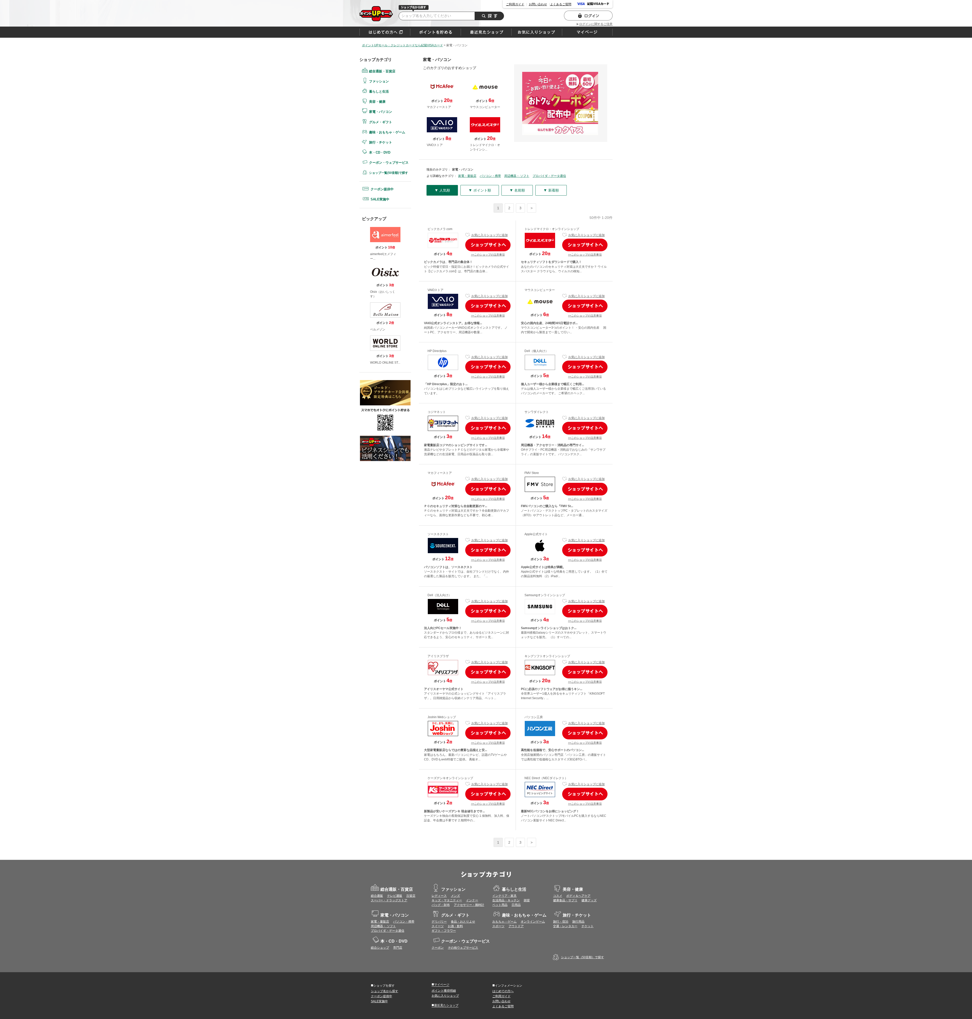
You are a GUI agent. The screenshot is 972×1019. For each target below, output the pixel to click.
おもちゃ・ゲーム (504, 921)
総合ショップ (380, 947)
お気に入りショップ (445, 995)
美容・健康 (377, 101)
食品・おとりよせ (463, 921)
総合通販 (377, 896)
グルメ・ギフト (380, 122)
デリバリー (439, 921)
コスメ (557, 896)
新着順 (551, 190)
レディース (439, 896)
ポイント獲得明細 (444, 990)
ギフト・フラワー (444, 930)
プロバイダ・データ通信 (549, 176)
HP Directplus (437, 351)
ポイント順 (479, 190)
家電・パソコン (376, 13)
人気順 (442, 190)
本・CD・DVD (379, 152)
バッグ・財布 (441, 905)
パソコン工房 (533, 717)
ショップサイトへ (488, 245)
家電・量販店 (467, 176)
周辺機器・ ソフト (516, 176)
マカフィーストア (440, 473)
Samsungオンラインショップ (544, 595)
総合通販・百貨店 (382, 71)
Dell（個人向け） (536, 351)
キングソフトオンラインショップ (547, 656)
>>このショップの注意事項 (488, 254)
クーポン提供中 (382, 189)
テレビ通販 (394, 896)
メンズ (455, 896)
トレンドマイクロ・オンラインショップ (551, 229)
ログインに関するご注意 (596, 24)
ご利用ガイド (515, 4)
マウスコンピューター (539, 290)
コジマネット (437, 412)
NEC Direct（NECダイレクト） (546, 778)
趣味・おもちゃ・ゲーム (387, 132)
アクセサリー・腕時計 (469, 905)
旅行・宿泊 (560, 921)
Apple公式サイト (536, 534)
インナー (472, 900)
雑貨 (527, 900)
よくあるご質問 (560, 4)
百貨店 (410, 896)
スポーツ (498, 926)
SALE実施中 (380, 199)
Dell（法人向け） (439, 595)
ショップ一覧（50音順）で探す (582, 957)
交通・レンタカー (565, 926)
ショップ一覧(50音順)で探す (388, 173)
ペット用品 (500, 905)
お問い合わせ (538, 4)
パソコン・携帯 (490, 176)
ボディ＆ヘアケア (578, 896)
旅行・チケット (380, 142)
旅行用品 (578, 921)
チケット (587, 926)
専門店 (397, 947)
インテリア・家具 (504, 896)
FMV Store (531, 473)
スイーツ (438, 926)
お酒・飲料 (455, 926)
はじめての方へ (384, 32)
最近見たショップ (445, 1005)
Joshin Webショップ (442, 717)
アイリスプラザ (438, 656)
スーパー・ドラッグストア (389, 900)
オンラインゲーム (533, 921)
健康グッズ (589, 900)
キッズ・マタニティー (447, 900)
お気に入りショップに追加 (489, 235)
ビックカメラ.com (440, 229)
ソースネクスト (438, 534)
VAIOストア (435, 290)
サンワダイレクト (536, 412)
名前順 (517, 190)
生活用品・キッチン (506, 900)
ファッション (379, 81)
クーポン (438, 947)
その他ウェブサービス (463, 947)
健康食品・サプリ (565, 900)
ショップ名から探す (384, 991)
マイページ (440, 984)
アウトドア (516, 926)
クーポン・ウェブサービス (389, 162)
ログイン (588, 15)
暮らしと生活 (379, 91)
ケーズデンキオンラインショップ (450, 778)
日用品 (516, 905)
